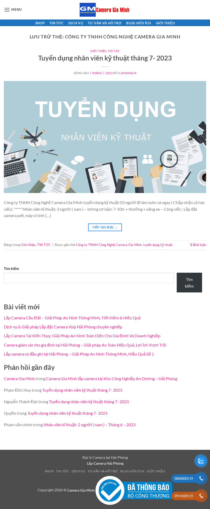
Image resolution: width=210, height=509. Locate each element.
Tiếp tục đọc (105, 227)
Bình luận (198, 245)
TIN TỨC (56, 23)
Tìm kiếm (11, 268)
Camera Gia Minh (19, 378)
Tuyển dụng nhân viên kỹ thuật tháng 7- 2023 (105, 58)
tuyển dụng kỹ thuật (158, 245)
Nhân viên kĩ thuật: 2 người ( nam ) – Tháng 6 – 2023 (89, 424)
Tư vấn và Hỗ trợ (104, 23)
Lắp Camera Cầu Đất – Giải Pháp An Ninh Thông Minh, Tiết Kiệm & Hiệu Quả (72, 317)
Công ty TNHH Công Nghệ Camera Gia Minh (109, 245)
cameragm (127, 73)
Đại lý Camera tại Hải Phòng (105, 457)
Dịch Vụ (75, 23)
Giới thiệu (165, 23)
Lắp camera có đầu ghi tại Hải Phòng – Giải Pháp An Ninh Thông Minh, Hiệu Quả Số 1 (79, 353)
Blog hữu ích (138, 23)
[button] (13, 9)
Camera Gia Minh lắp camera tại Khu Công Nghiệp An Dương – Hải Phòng (111, 378)
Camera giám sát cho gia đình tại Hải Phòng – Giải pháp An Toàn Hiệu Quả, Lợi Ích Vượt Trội (85, 344)
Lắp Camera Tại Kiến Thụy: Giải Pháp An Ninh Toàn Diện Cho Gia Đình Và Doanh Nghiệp (82, 335)
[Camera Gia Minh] (105, 10)
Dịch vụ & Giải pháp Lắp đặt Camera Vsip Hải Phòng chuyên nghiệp (63, 326)
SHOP (40, 23)
